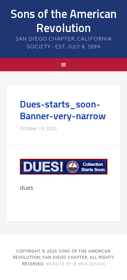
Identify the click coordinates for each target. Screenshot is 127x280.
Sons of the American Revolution (63, 21)
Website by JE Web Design (75, 264)
